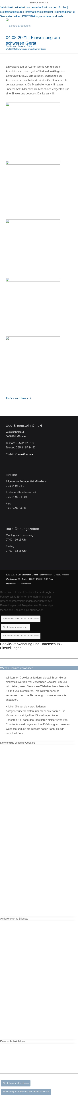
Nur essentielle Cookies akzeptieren (21, 635)
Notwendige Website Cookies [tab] (17, 742)
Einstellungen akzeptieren (16, 1083)
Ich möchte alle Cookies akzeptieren (21, 618)
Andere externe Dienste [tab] (14, 918)
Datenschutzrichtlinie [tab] (12, 1041)
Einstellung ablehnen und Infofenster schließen (26, 1091)
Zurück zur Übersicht (18, 398)
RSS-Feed (48, 579)
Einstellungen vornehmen (15, 627)
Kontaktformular (24, 454)
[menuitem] (11, 583)
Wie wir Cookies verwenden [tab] (16, 668)
